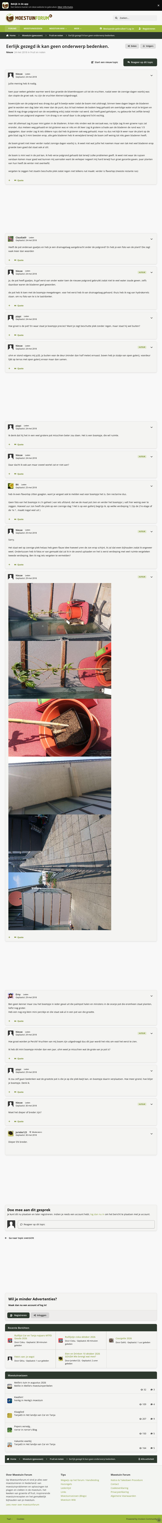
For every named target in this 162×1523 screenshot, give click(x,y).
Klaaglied (19, 1411)
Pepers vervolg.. (22, 1426)
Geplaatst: (139, 1342)
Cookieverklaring (119, 1487)
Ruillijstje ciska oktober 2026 (80, 1336)
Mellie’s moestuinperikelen (38, 1385)
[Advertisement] (81, 209)
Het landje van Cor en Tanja (40, 1414)
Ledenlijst (66, 1487)
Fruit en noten (37, 52)
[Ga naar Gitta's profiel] (10, 1359)
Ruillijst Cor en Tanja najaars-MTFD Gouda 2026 (33, 1337)
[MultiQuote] (9, 180)
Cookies (20, 1519)
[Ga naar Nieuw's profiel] (10, 75)
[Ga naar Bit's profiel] (10, 486)
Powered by (141, 1519)
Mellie (17, 1385)
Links (63, 1491)
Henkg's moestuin (33, 1400)
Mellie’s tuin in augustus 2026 (30, 1382)
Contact (115, 1484)
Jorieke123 (21, 1132)
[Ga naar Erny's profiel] (10, 996)
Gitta (22, 1360)
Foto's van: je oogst (24, 1356)
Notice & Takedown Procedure (127, 1480)
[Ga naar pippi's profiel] (10, 318)
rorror (17, 1429)
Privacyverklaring (120, 1491)
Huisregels (66, 1484)
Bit (17, 484)
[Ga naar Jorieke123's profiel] (10, 1133)
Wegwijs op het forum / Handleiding (80, 1480)
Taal (9, 1519)
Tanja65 (18, 1414)
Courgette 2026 (124, 1338)
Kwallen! (18, 1397)
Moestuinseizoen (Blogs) (73, 1495)
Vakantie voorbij (22, 1441)
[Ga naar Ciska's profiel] (10, 1340)
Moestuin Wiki (68, 1499)
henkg (17, 1400)
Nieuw (9, 52)
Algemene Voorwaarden (123, 1495)
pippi (18, 316)
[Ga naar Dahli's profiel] (111, 1340)
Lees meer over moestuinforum (22, 1504)
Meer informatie (8, 5)
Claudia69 (21, 237)
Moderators (37, 1132)
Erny (18, 994)
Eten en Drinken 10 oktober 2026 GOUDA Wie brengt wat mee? (82, 1355)
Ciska (22, 1342)
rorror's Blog (30, 1429)
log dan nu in (97, 1214)
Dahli (123, 1342)
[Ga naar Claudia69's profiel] (10, 239)
